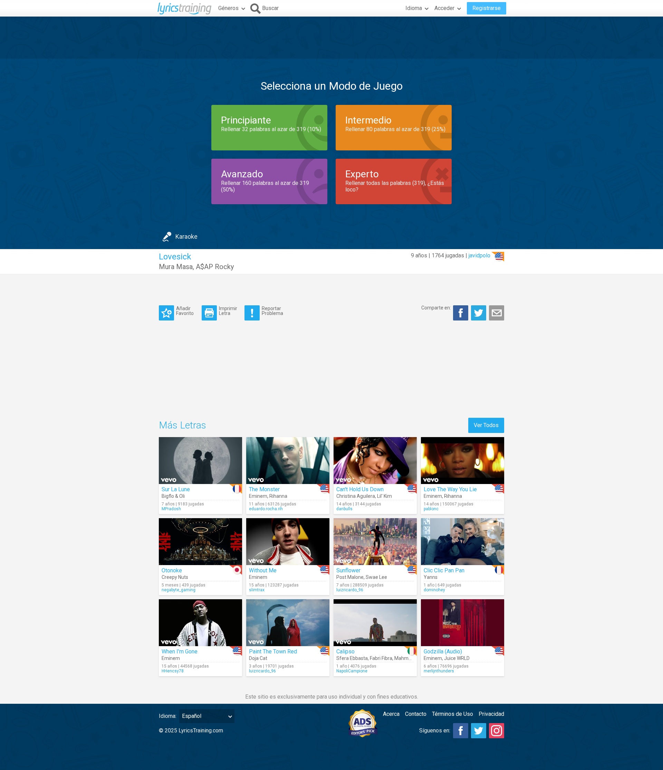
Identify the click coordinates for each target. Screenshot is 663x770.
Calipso (345, 651)
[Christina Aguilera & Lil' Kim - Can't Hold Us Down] (375, 460)
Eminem (258, 496)
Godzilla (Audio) (443, 651)
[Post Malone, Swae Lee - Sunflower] (375, 541)
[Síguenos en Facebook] (460, 730)
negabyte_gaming (178, 590)
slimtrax (257, 590)
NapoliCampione (351, 671)
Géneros (228, 8)
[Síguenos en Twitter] (478, 730)
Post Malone (350, 577)
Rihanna (278, 496)
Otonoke (172, 570)
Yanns (431, 577)
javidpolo (479, 255)
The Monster (264, 489)
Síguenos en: (434, 730)
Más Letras (182, 425)
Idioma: (167, 716)
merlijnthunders (439, 671)
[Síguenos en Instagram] (496, 730)
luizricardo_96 (349, 590)
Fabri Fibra (381, 658)
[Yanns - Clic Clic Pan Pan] (462, 541)
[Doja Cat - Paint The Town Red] (287, 622)
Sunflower (348, 570)
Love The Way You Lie (450, 489)
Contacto (415, 714)
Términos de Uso (452, 714)
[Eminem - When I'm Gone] (200, 622)
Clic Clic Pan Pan (444, 570)
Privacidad (491, 714)
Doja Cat (258, 658)
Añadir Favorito (185, 311)
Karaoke (186, 236)
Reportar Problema (272, 311)
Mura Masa (176, 267)
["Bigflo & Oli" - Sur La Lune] (200, 460)
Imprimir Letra (228, 311)
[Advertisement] (331, 37)
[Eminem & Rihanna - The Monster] (287, 460)
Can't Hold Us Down (360, 489)
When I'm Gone (180, 651)
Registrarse (486, 8)
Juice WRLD (457, 658)
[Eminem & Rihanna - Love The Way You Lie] (462, 460)
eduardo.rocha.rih (266, 508)
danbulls (344, 508)
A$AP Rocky (215, 267)
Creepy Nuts (175, 577)
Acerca (391, 714)
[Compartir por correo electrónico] (496, 312)
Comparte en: (436, 307)
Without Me (263, 570)
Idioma (413, 8)
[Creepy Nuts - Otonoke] (200, 541)
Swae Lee (376, 577)
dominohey (434, 590)
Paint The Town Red (273, 651)
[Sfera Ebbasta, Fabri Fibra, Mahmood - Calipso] (375, 622)
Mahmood (405, 658)
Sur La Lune (176, 489)
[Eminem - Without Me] (287, 541)
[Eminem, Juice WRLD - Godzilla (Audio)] (462, 622)
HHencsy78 (173, 671)
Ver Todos (486, 425)
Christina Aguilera (355, 496)
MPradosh (171, 508)
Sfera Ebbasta (352, 658)
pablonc (431, 508)
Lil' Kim (384, 496)
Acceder (444, 8)
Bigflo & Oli (173, 496)
